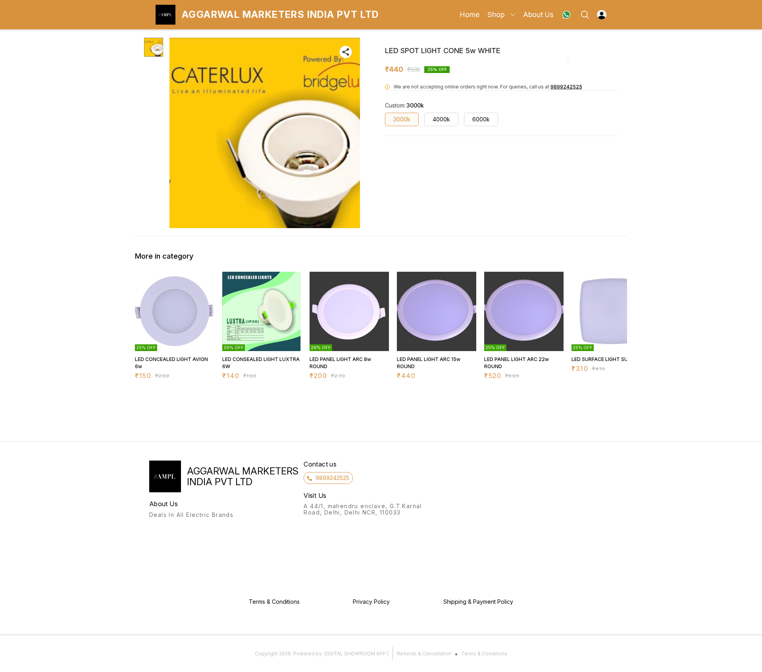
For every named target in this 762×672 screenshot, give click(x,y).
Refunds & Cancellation (424, 654)
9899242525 (566, 87)
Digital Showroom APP (355, 654)
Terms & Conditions (484, 654)
